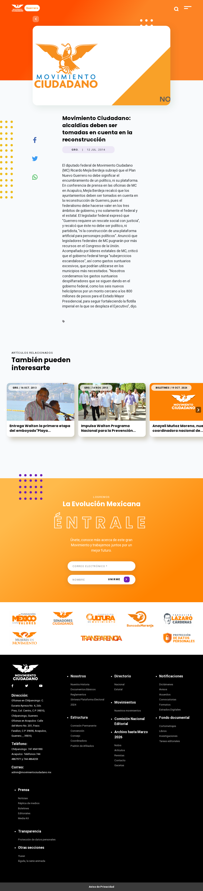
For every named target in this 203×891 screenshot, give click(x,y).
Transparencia (29, 831)
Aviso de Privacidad (101, 886)
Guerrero (32, 8)
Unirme (114, 579)
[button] (198, 409)
